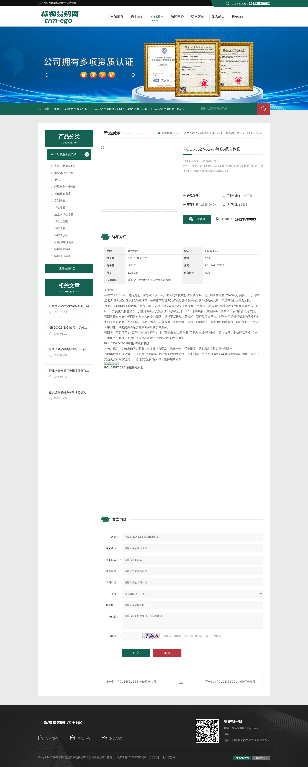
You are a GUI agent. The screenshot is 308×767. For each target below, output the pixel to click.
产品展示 (189, 132)
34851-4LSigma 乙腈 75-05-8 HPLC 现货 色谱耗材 (144, 108)
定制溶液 (59, 200)
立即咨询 (200, 219)
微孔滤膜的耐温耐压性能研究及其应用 (73, 392)
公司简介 (51, 738)
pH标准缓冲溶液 (64, 242)
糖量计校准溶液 (63, 172)
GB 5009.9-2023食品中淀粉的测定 (71, 327)
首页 (177, 132)
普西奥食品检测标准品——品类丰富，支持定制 (79, 349)
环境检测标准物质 (65, 186)
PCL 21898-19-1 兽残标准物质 (236, 681)
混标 (57, 179)
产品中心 (83, 738)
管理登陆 (261, 757)
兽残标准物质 (62, 193)
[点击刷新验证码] (151, 636)
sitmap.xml (242, 757)
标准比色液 (61, 221)
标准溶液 (59, 207)
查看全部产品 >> (69, 268)
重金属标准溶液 (63, 214)
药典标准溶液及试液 (63, 154)
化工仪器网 (168, 757)
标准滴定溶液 (62, 256)
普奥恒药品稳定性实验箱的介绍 (69, 306)
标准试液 (59, 228)
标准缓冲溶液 (62, 249)
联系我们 (115, 738)
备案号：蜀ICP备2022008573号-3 (127, 757)
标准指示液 (61, 235)
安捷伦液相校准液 (65, 165)
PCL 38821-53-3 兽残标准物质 (137, 681)
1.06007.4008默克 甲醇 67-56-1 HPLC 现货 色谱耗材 (83, 108)
